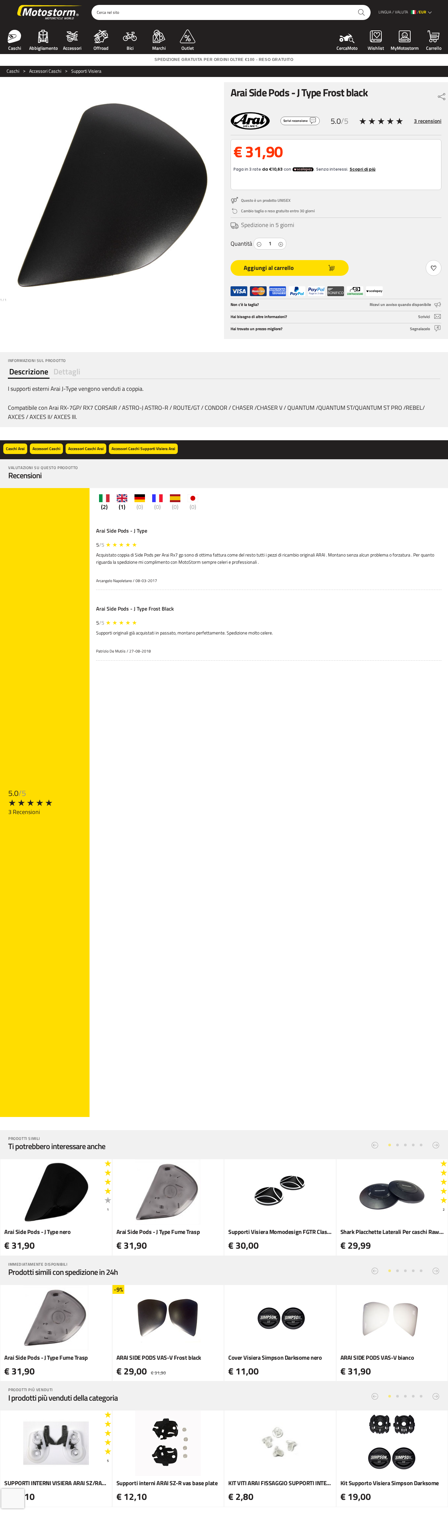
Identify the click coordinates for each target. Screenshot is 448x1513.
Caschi (14, 47)
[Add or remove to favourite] (433, 268)
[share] (442, 94)
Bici (130, 47)
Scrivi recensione (295, 120)
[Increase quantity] (280, 243)
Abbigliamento (43, 47)
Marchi (159, 47)
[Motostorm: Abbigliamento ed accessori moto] (50, 12)
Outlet (187, 47)
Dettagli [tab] (66, 371)
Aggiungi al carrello (269, 267)
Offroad (101, 47)
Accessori (72, 47)
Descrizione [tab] (28, 371)
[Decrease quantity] (259, 243)
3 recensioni (427, 121)
